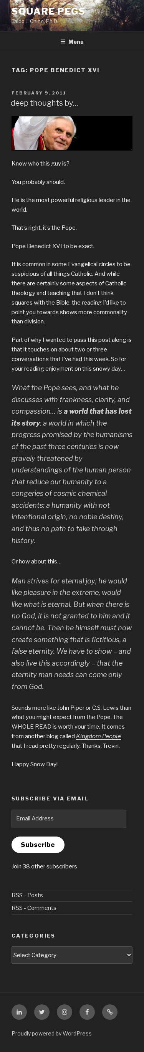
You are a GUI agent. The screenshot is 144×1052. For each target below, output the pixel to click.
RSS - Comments (34, 908)
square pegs (49, 11)
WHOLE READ (31, 726)
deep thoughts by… (44, 103)
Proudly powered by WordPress (52, 1033)
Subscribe (38, 844)
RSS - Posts (27, 895)
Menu (76, 41)
